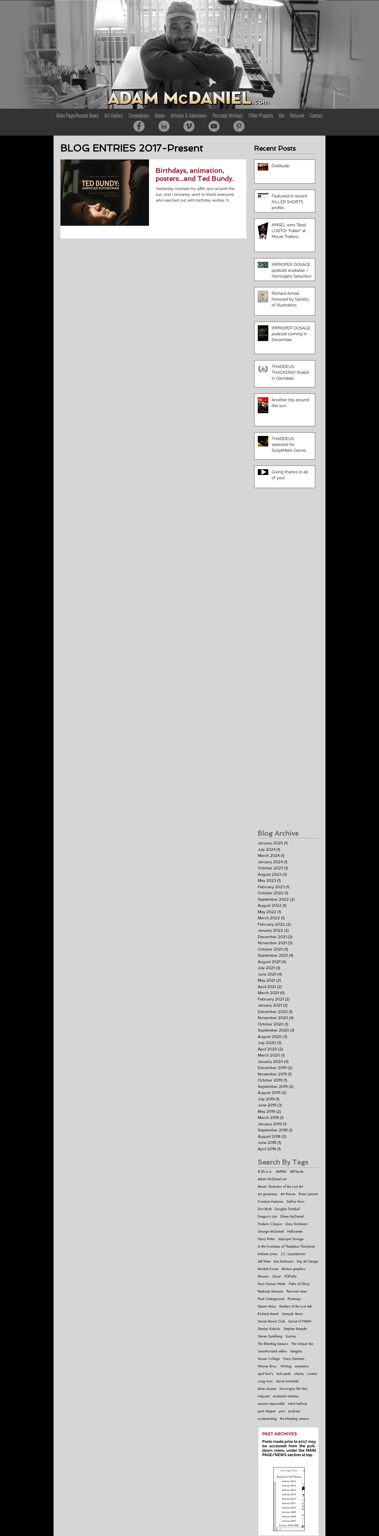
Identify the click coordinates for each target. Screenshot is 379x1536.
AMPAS (281, 1171)
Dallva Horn (295, 1201)
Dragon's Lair (267, 1216)
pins (282, 1411)
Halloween (295, 1231)
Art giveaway (267, 1194)
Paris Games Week (271, 1284)
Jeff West (264, 1261)
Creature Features (270, 1201)
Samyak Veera (292, 1314)
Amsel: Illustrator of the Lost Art (280, 1186)
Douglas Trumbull (287, 1209)
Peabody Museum (270, 1291)
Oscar (276, 1276)
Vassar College (269, 1359)
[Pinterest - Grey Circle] (238, 126)
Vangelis (296, 1351)
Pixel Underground (271, 1299)
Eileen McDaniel (292, 1216)
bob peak (284, 1374)
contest (312, 1374)
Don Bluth (265, 1209)
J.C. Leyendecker (293, 1254)
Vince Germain (293, 1359)
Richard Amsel (268, 1314)
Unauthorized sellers (272, 1351)
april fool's (265, 1374)
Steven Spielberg (270, 1336)
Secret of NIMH (299, 1321)
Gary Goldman (296, 1224)
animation (302, 1366)
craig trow (265, 1381)
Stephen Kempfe (295, 1329)
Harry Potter (266, 1239)
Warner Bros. (267, 1366)
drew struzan (267, 1389)
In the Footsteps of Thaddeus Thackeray (286, 1246)
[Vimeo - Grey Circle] (188, 126)
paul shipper (267, 1411)
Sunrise (290, 1336)
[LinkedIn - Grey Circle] (164, 126)
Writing (286, 1366)
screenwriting (267, 1418)
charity (299, 1374)
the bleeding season (294, 1418)
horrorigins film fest (293, 1389)
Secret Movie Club (271, 1321)
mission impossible (271, 1404)
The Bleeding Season (273, 1344)
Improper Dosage (291, 1239)
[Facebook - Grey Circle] (139, 126)
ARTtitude (297, 1171)
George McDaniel (271, 1231)
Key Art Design (307, 1261)
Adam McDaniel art (272, 1179)
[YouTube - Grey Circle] (213, 126)
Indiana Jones (267, 1254)
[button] (160, 115)
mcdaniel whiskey (286, 1396)
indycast (264, 1396)
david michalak (287, 1381)
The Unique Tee (302, 1344)
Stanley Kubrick (269, 1329)
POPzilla (290, 1276)
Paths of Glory (299, 1284)
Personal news (297, 1291)
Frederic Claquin (270, 1224)
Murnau (263, 1276)
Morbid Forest (268, 1269)
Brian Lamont (308, 1194)
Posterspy (294, 1299)
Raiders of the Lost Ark (295, 1306)
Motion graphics (293, 1269)
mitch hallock (297, 1404)
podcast (294, 1411)
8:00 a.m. (265, 1171)
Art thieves (288, 1194)
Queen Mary (267, 1306)
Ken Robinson (284, 1261)
